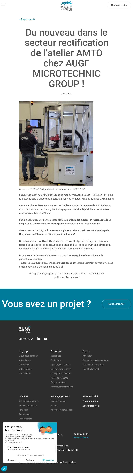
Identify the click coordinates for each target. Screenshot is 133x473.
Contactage (56, 360)
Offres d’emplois (90, 405)
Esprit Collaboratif (90, 369)
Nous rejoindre (25, 418)
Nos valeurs (24, 364)
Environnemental (58, 401)
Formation (23, 410)
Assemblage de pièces (61, 369)
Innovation (87, 356)
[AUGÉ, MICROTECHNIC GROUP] (24, 332)
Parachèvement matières (62, 387)
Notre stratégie (25, 369)
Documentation (90, 401)
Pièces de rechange (59, 378)
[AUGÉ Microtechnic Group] (66, 6)
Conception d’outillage (61, 373)
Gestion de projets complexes (95, 360)
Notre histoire (25, 360)
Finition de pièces (58, 382)
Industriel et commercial (61, 410)
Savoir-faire (56, 351)
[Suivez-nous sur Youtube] (45, 339)
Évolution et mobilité (28, 405)
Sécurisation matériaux (93, 364)
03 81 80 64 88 (81, 433)
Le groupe (24, 351)
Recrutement (24, 414)
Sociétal (54, 405)
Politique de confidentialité (66, 450)
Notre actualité (90, 396)
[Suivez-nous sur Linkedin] (38, 339)
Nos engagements (60, 396)
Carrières (23, 396)
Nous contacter (119, 5)
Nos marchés (25, 373)
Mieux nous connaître (28, 356)
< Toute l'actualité (27, 19)
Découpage (56, 356)
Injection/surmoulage (60, 364)
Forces (85, 351)
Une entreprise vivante (29, 401)
